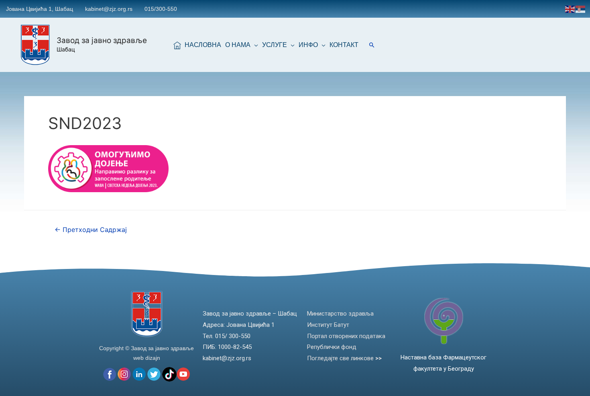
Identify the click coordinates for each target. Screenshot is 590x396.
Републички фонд (331, 347)
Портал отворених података (346, 336)
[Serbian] (581, 8)
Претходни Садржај (91, 230)
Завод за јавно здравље (102, 40)
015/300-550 (160, 9)
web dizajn (146, 358)
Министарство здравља (340, 313)
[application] (254, 45)
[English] (570, 8)
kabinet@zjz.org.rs (108, 9)
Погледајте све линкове (344, 358)
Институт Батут (328, 324)
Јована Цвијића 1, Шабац (39, 9)
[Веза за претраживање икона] (371, 44)
